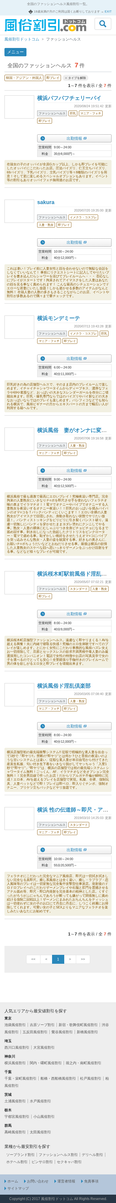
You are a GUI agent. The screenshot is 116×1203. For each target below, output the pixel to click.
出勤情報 (74, 138)
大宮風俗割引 (44, 1047)
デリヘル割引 (92, 1155)
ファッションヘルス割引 (58, 1155)
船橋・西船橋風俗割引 (58, 1078)
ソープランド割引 (20, 1155)
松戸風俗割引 (90, 1078)
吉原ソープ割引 (42, 1025)
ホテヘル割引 (17, 1162)
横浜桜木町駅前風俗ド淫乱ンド (74, 574)
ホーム (12, 1181)
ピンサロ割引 (42, 1162)
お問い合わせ (37, 1181)
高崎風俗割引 (15, 1132)
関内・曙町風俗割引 (46, 1063)
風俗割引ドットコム (21, 39)
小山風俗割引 (44, 1117)
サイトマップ (18, 1188)
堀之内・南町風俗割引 (83, 1063)
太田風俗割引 (40, 1132)
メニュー (15, 51)
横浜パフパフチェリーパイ (69, 98)
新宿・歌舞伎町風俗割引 (78, 1025)
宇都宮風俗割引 (16, 1117)
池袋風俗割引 (15, 1025)
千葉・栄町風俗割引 (20, 1078)
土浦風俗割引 (15, 1101)
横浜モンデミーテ (58, 318)
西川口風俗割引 (16, 1047)
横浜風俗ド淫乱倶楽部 (64, 686)
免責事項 (91, 1181)
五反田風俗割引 (35, 1032)
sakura (45, 202)
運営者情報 (66, 1181)
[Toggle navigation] (103, 24)
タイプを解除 (77, 78)
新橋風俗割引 (87, 1032)
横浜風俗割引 (15, 1063)
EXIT (108, 11)
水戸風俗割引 (40, 1101)
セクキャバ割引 (69, 1162)
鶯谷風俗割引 (62, 1032)
